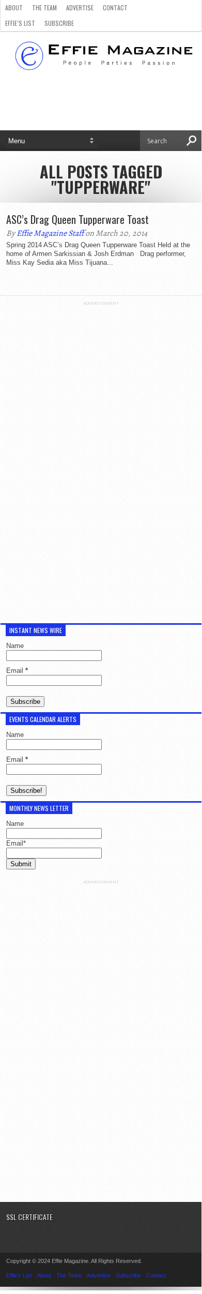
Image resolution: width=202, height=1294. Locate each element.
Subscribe (59, 23)
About (14, 7)
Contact (115, 7)
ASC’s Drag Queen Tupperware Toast (77, 219)
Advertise (80, 7)
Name (15, 646)
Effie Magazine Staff (50, 233)
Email (17, 670)
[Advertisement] (100, 461)
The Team (44, 7)
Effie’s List (20, 23)
